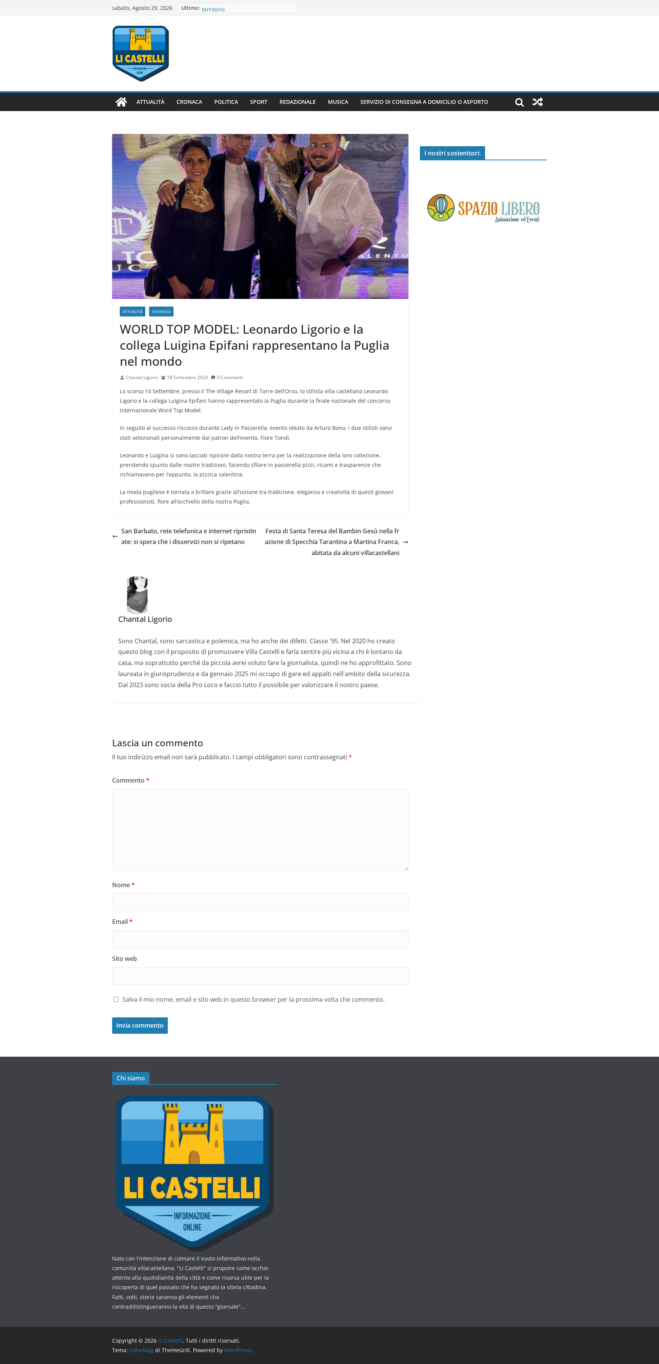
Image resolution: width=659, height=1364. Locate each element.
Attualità (150, 101)
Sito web (124, 958)
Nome (123, 885)
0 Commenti (230, 377)
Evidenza (161, 311)
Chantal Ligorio (142, 377)
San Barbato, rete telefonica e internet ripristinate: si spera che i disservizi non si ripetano (188, 536)
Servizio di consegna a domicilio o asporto (424, 101)
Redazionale (298, 101)
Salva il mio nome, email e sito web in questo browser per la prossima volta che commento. (253, 999)
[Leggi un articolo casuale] (538, 102)
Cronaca (189, 101)
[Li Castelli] (121, 102)
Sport (258, 101)
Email (122, 921)
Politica (226, 101)
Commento (130, 780)
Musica (338, 101)
